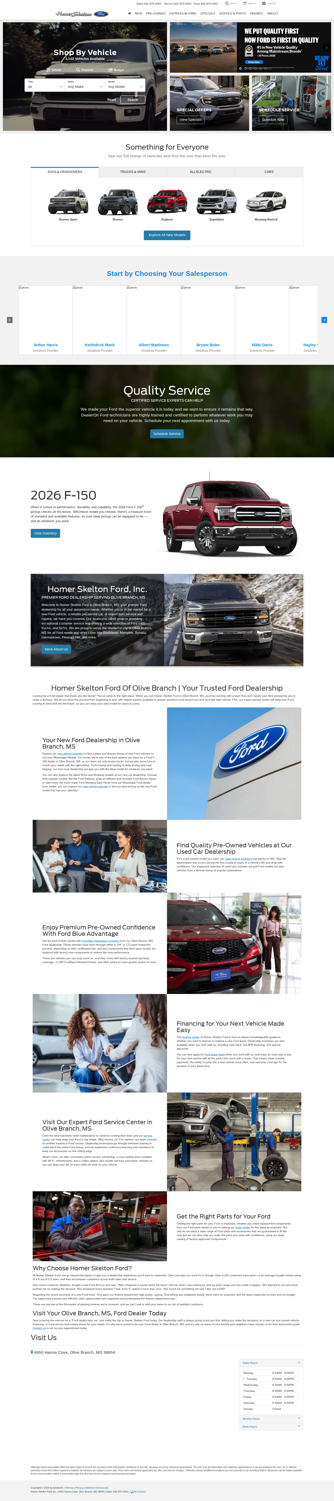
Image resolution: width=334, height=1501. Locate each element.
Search (133, 99)
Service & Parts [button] (232, 13)
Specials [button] (207, 13)
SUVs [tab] (65, 172)
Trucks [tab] (133, 172)
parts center (242, 1227)
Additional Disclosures (96, 1488)
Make (71, 81)
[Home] (129, 13)
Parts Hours (250, 1426)
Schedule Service (167, 434)
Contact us (39, 1328)
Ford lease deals (214, 1054)
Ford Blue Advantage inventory (100, 940)
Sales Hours (250, 1362)
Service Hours (251, 1418)
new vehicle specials (95, 786)
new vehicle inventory (70, 753)
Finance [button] (256, 13)
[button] (235, 68)
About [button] (272, 13)
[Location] (32, 1352)
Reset (111, 99)
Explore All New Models (167, 235)
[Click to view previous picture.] (177, 47)
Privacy (79, 1488)
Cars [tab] (269, 172)
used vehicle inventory (238, 858)
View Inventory (45, 533)
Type (30, 81)
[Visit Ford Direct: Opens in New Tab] (139, 1491)
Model (111, 81)
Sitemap (69, 1488)
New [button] (138, 13)
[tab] (53, 69)
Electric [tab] (201, 172)
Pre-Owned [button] (155, 13)
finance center (191, 1037)
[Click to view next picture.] (324, 47)
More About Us (56, 649)
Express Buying (182, 13)
